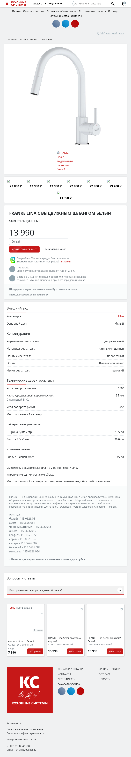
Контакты (64, 674)
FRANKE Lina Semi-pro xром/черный (64, 639)
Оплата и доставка (70, 669)
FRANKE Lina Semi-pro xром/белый (104, 639)
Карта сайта (14, 723)
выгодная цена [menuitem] (24, 608)
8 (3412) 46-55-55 (53, 3)
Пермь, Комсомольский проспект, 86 (28, 294)
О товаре (104, 674)
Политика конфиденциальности (25, 733)
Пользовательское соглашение (25, 729)
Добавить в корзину (24, 249)
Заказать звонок (69, 684)
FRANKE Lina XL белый (21, 641)
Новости (105, 679)
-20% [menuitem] (12, 607)
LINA (121, 316)
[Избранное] (42, 613)
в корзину (35, 651)
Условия (66, 261)
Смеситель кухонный (20, 644)
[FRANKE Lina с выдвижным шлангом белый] (65, 96)
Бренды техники (109, 669)
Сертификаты (67, 679)
